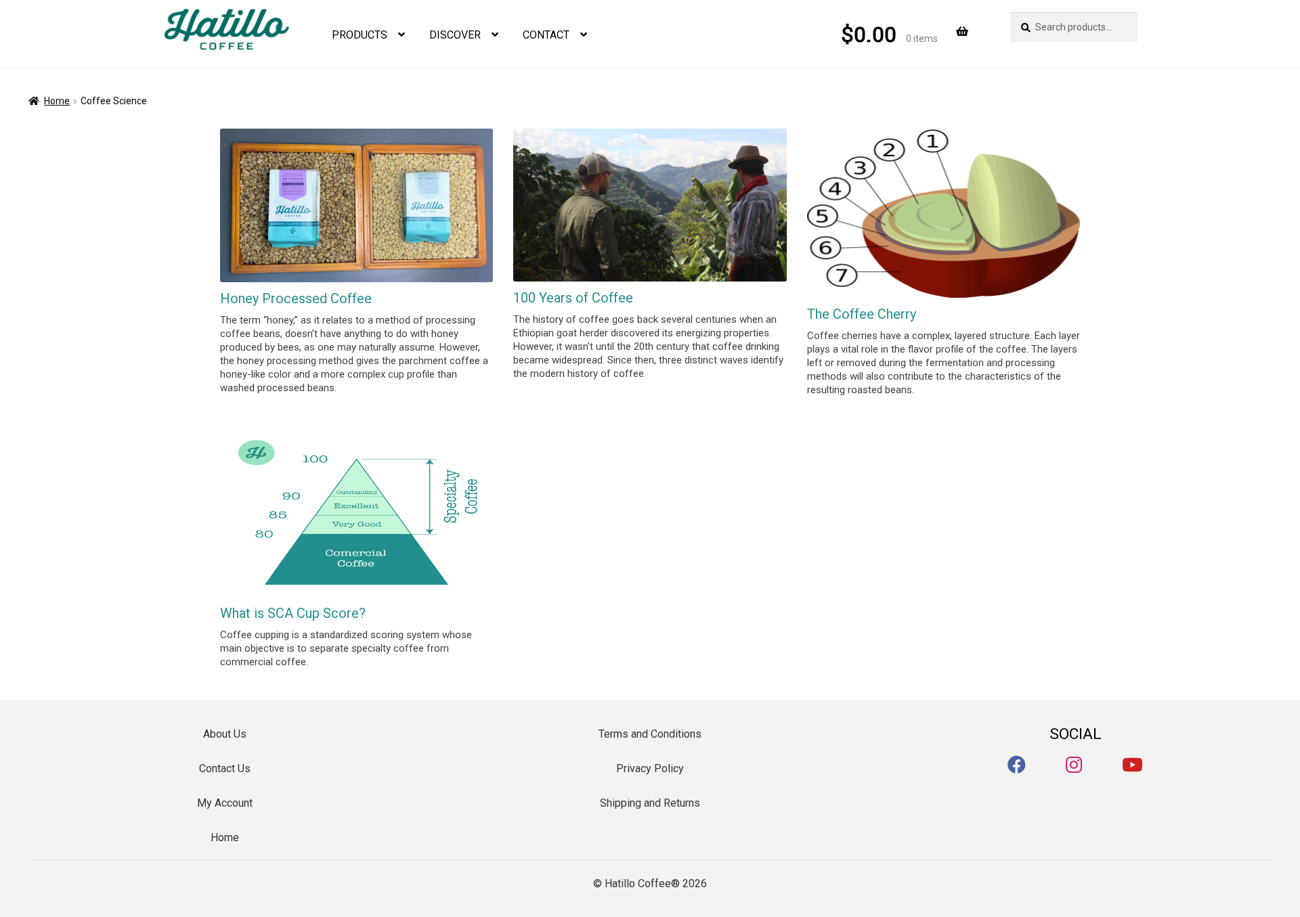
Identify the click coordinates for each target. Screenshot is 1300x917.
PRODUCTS (359, 34)
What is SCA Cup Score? (293, 613)
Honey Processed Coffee (296, 298)
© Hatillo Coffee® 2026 (650, 883)
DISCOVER (455, 34)
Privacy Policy (650, 768)
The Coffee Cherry (861, 314)
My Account (225, 803)
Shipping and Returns (650, 803)
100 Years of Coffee (573, 298)
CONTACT (546, 34)
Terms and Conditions (650, 734)
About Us (224, 734)
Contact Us (225, 768)
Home (57, 100)
